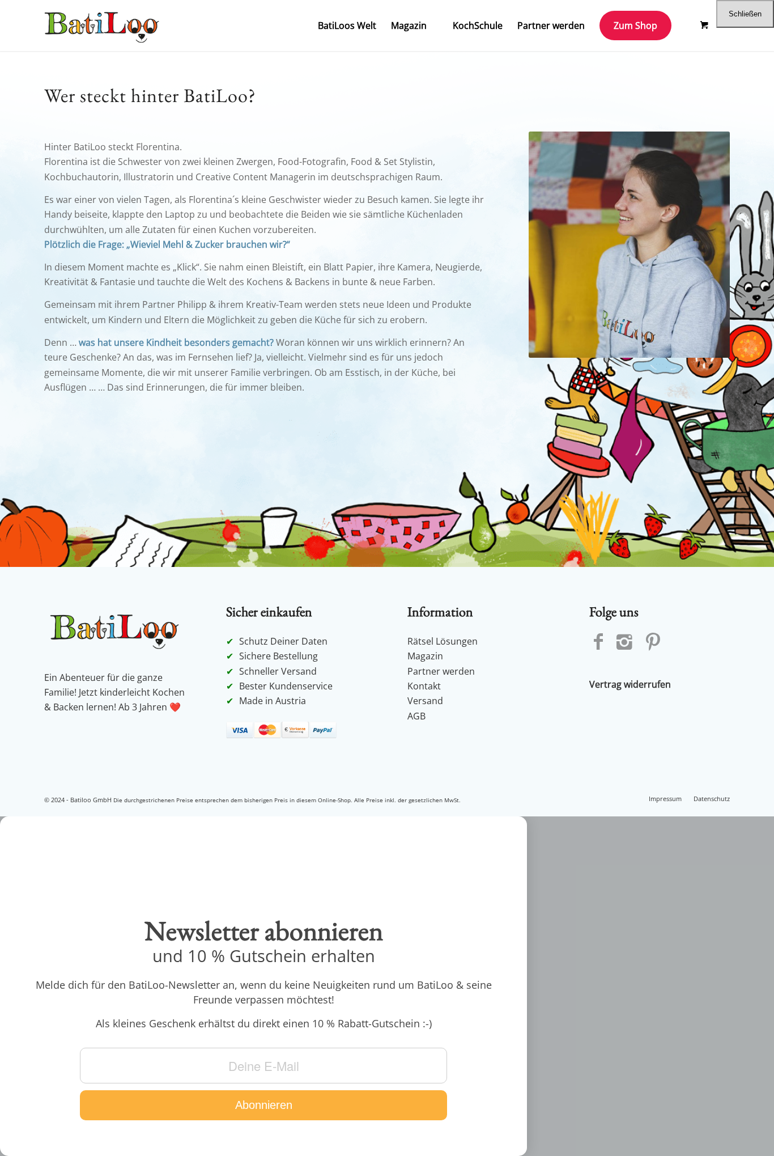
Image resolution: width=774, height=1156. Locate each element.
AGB (416, 716)
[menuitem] (347, 25)
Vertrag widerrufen (630, 684)
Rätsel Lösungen (442, 641)
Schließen (745, 14)
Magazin (425, 656)
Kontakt (424, 686)
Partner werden (441, 671)
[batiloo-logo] (104, 25)
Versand (425, 701)
